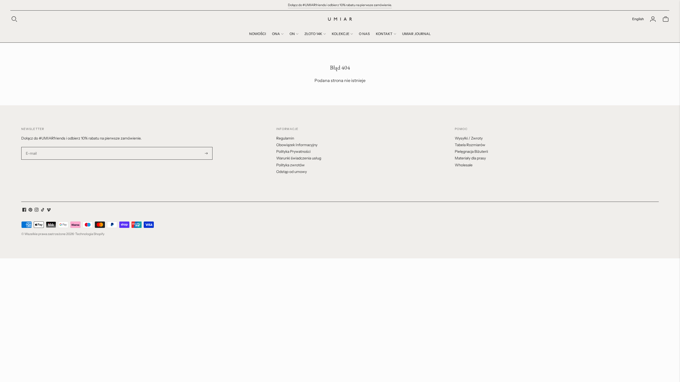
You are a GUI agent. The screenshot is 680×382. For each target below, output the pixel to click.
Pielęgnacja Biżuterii (471, 151)
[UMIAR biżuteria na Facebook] (24, 210)
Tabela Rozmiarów (470, 144)
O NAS (364, 34)
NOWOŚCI (257, 34)
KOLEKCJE (340, 34)
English (638, 19)
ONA (276, 34)
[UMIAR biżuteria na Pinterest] (30, 210)
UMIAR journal (416, 34)
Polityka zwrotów (290, 165)
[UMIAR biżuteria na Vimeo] (49, 210)
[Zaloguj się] (653, 19)
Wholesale (464, 165)
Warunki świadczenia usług (298, 158)
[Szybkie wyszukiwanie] (14, 19)
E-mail (31, 147)
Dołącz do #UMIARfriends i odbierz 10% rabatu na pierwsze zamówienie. (340, 5)
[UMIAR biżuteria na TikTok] (43, 210)
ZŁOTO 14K (313, 34)
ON (292, 34)
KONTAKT (384, 34)
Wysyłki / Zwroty (469, 138)
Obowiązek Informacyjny (296, 144)
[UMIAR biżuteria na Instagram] (37, 210)
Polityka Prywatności (293, 151)
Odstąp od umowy (291, 171)
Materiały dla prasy (470, 158)
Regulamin (285, 138)
